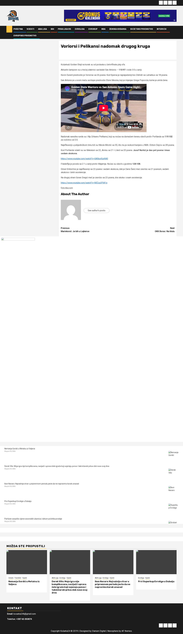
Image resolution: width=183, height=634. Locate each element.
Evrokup (93, 29)
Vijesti (30, 29)
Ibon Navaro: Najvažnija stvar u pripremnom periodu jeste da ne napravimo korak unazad (41, 484)
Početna (18, 29)
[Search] (174, 32)
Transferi (17, 578)
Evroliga (80, 29)
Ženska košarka (117, 29)
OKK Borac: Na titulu (165, 230)
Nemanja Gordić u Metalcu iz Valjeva (19, 449)
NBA (103, 29)
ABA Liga (42, 29)
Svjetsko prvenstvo (141, 29)
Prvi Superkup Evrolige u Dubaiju (17, 501)
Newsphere (112, 631)
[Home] (9, 29)
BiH (52, 29)
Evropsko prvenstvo (25, 36)
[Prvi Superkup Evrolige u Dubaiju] (174, 509)
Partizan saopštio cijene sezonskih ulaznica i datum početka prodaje (33, 519)
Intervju (161, 29)
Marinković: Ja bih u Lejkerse (75, 230)
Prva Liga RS (64, 29)
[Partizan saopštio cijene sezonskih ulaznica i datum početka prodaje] (174, 526)
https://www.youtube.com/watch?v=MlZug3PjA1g (84, 182)
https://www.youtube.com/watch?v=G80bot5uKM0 (84, 158)
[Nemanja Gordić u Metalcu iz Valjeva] (174, 456)
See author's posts (96, 210)
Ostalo (10, 578)
